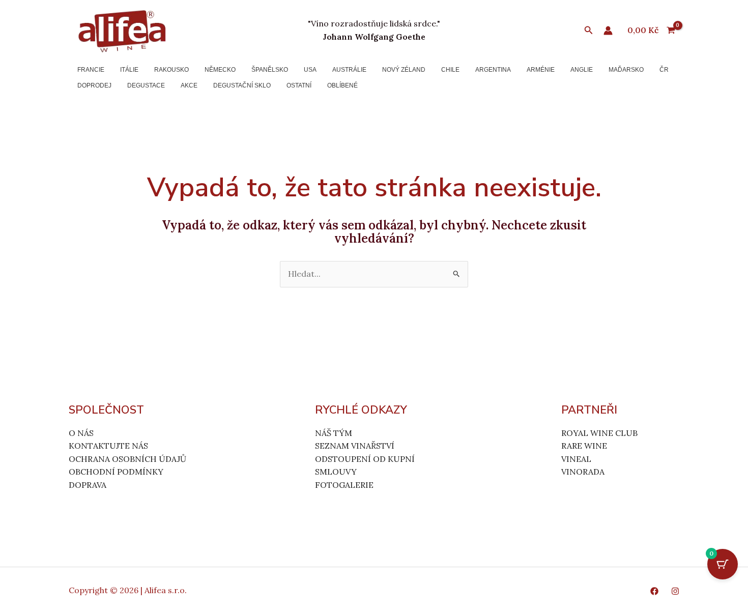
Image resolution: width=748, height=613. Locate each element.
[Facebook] (654, 591)
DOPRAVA (87, 485)
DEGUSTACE (146, 85)
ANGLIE (581, 69)
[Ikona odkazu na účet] (608, 30)
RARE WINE (584, 446)
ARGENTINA (493, 69)
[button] (588, 30)
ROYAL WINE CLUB (599, 433)
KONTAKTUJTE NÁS (108, 446)
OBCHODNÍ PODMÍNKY (116, 471)
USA (310, 69)
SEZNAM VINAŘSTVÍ (354, 446)
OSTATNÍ (298, 85)
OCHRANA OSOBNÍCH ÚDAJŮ (127, 459)
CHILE (450, 69)
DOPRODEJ (94, 85)
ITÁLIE (129, 69)
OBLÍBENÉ (342, 85)
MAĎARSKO (626, 69)
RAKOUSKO (171, 69)
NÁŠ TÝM (333, 433)
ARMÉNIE (541, 69)
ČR (664, 69)
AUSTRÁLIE (349, 69)
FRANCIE (90, 69)
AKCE (189, 85)
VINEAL (576, 459)
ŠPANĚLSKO (269, 69)
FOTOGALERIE (344, 485)
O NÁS (81, 433)
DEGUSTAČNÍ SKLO (242, 85)
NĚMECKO (220, 69)
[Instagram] (675, 591)
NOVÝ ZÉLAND (403, 69)
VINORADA (583, 471)
